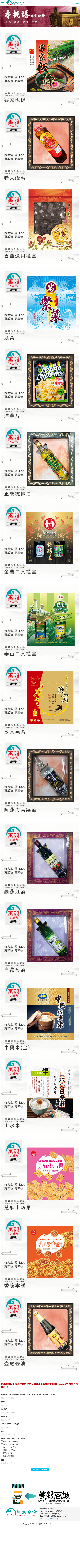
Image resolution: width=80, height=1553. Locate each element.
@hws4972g (53, 1519)
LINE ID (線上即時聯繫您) (10, 1424)
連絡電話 (4, 1409)
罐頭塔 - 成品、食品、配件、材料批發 (14, 1438)
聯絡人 (3, 1402)
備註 (2, 1460)
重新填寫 (45, 1470)
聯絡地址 (4, 1416)
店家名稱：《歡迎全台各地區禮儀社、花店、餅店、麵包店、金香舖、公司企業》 (29, 1394)
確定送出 (36, 1470)
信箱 (2, 1431)
